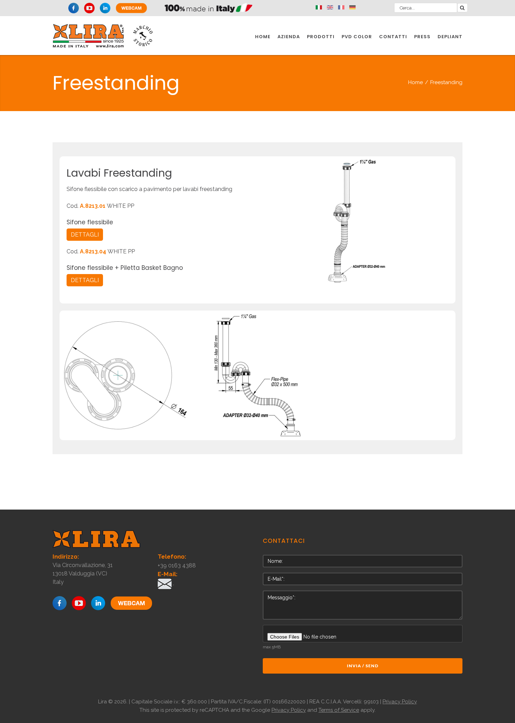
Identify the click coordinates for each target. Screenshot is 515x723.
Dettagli (85, 234)
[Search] (462, 7)
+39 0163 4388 (177, 565)
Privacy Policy (400, 701)
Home (415, 82)
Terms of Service (338, 710)
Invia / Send (362, 665)
